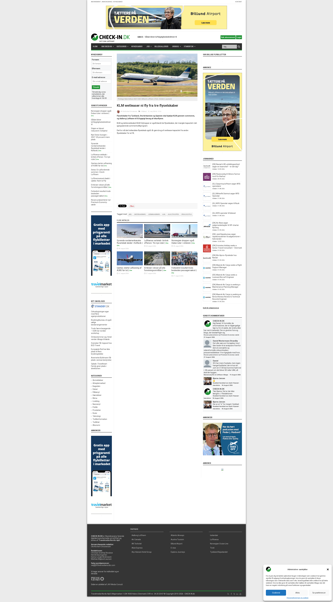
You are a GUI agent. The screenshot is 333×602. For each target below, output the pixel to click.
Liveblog (96, 401)
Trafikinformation (100, 419)
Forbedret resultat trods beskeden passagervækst (183, 269)
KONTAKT (238, 2)
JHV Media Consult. (115, 584)
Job (148, 46)
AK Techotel (137, 544)
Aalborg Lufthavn (139, 535)
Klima (95, 398)
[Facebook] (231, 594)
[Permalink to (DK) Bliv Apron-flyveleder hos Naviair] (207, 261)
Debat (95, 389)
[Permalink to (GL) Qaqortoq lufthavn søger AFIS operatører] (207, 190)
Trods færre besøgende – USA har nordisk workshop (100, 330)
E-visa (173, 548)
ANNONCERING (107, 2)
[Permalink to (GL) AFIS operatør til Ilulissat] (207, 219)
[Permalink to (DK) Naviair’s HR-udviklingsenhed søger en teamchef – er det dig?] (207, 170)
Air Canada (136, 539)
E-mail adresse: (98, 77)
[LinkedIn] (237, 594)
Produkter (97, 410)
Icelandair (214, 535)
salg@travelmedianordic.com (103, 565)
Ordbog (175, 46)
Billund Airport (176, 544)
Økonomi (96, 425)
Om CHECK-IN (106, 46)
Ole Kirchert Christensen (130, 111)
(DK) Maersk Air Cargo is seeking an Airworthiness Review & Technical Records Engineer (226, 296)
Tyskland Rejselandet (219, 552)
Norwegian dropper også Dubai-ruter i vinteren (182, 241)
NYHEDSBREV (118, 2)
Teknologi (97, 416)
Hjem (95, 46)
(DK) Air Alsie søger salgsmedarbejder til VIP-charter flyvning (225, 225)
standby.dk (188, 46)
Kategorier (121, 46)
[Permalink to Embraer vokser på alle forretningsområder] (157, 265)
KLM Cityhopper (173, 214)
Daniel (215, 361)
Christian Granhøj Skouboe (102, 553)
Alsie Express (137, 548)
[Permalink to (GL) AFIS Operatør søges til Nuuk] (207, 210)
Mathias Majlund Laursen (101, 559)
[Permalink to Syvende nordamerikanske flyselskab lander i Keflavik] (130, 237)
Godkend (276, 593)
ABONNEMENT (96, 2)
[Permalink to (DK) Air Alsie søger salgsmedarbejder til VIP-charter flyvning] (207, 229)
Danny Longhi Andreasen (101, 557)
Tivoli (212, 548)
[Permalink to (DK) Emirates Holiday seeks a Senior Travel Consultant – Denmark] (207, 252)
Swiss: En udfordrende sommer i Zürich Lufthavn (100, 172)
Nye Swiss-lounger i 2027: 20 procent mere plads (100, 137)
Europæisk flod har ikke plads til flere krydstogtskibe (100, 351)
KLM (163, 214)
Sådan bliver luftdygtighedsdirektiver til (161, 37)
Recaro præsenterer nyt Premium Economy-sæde (101, 202)
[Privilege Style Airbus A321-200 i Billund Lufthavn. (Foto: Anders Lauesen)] (157, 96)
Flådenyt (144, 111)
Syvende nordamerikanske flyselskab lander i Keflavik (129, 241)
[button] (327, 569)
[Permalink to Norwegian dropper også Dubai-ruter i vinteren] (184, 237)
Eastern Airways (140, 214)
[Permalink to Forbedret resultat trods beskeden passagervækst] (184, 265)
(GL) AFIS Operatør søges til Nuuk (225, 203)
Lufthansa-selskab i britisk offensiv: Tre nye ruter (156, 241)
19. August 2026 (235, 375)
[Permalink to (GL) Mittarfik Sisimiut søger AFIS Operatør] (207, 200)
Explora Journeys (178, 552)
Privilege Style (186, 214)
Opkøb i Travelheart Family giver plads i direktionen (99, 366)
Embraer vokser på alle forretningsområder (154, 269)
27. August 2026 (209, 337)
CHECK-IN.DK (218, 321)
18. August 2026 (227, 385)
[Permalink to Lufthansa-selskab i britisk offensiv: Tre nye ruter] (157, 237)
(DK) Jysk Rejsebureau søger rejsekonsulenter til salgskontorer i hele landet (226, 236)
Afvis (297, 593)
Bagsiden (96, 386)
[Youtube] (240, 594)
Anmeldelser (98, 380)
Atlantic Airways (177, 535)
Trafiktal (96, 422)
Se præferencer (319, 593)
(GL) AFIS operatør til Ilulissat (224, 213)
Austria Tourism (177, 539)
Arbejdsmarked (99, 383)
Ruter (95, 413)
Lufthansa (214, 539)
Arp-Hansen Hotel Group (142, 552)
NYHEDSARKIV (136, 46)
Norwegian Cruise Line (219, 544)
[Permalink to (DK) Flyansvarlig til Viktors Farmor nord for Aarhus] (207, 180)
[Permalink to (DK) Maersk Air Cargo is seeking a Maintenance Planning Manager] (207, 291)
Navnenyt (96, 404)
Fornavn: (95, 60)
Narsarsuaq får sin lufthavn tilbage (216, 375)
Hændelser (97, 395)
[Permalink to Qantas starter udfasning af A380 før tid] (130, 265)
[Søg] (239, 47)
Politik (95, 407)
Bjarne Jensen (219, 378)
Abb (130, 214)
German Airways (154, 214)
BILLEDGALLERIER (161, 46)
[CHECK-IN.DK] (110, 40)
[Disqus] (157, 168)
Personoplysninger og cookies (297, 598)
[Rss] (228, 594)
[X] (234, 594)
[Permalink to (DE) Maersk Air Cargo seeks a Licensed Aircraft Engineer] (207, 281)
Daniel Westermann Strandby (225, 341)
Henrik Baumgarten (99, 555)
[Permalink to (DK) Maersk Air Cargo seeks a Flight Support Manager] (207, 271)
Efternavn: (96, 68)
